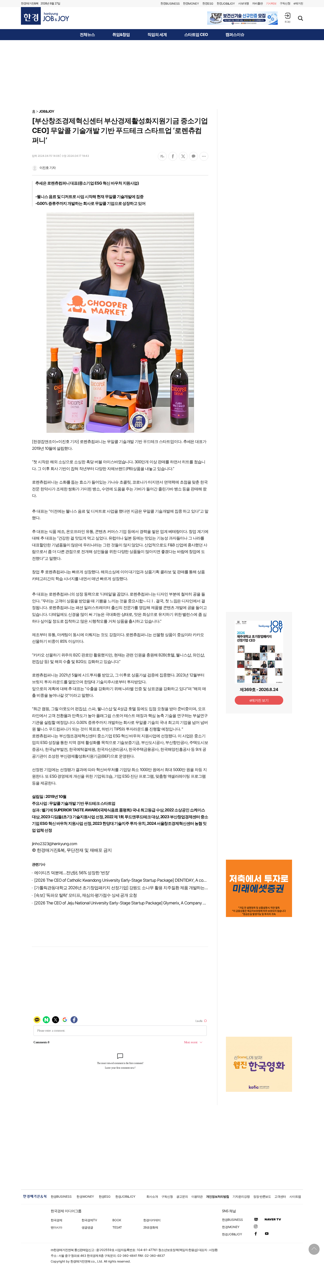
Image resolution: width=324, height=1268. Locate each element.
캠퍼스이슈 (234, 34)
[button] (287, 17)
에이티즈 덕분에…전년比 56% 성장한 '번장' (72, 872)
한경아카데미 (151, 1220)
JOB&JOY (46, 111)
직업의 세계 (157, 34)
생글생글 (87, 1227)
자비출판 (257, 3)
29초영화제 (150, 1227)
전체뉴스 (87, 34)
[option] (242, 18)
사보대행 (243, 3)
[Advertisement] (162, 74)
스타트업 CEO (196, 34)
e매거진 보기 (259, 700)
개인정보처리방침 (217, 1196)
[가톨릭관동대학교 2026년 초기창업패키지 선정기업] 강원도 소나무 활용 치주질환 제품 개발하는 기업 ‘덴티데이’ (132, 887)
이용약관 (197, 1196)
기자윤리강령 (241, 1196)
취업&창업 (121, 34)
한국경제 (56, 1220)
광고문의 (182, 1196)
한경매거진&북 (29, 3)
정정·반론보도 (262, 1196)
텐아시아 (56, 1227)
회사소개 (152, 1196)
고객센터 (280, 1196)
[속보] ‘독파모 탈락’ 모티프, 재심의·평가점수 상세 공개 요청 (85, 895)
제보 (271, 3)
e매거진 (298, 3)
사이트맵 (295, 1196)
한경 (170, 3)
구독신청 (285, 3)
